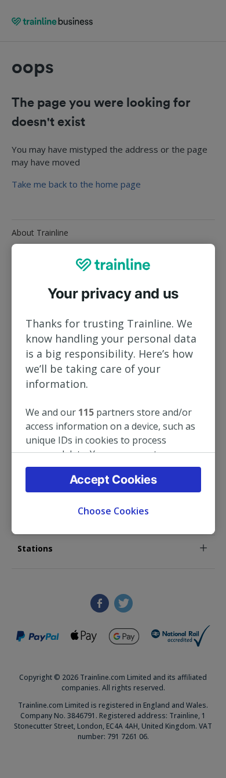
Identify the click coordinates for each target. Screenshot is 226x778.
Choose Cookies (113, 511)
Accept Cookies (113, 480)
